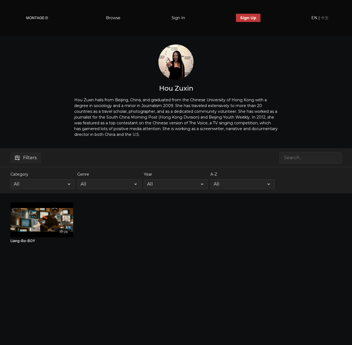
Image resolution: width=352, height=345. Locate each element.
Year (148, 174)
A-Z (213, 174)
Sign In (178, 17)
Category (19, 174)
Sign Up (248, 17)
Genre (83, 174)
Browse (113, 17)
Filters (30, 157)
